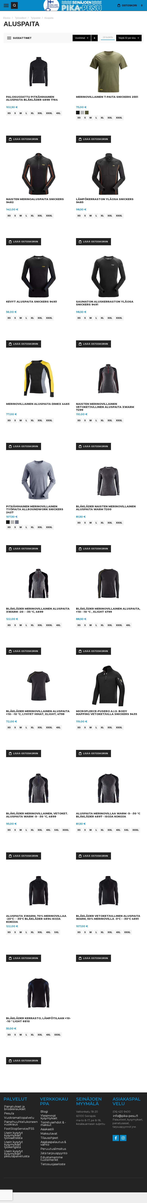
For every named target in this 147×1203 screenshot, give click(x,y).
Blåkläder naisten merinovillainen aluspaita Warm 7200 (106, 508)
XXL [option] (40, 113)
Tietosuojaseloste (53, 1164)
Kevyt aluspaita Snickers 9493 (31, 301)
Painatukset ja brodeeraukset (15, 1108)
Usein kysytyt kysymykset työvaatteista (13, 1135)
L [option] (26, 113)
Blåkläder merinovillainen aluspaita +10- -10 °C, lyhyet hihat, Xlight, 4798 (38, 712)
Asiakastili (47, 1129)
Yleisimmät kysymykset (49, 1117)
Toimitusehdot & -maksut (53, 1124)
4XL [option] (58, 113)
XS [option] (9, 113)
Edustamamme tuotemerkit (52, 1159)
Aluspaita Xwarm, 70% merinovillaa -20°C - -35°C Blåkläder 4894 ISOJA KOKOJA (36, 919)
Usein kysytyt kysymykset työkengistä (13, 1145)
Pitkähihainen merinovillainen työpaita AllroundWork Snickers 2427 (34, 509)
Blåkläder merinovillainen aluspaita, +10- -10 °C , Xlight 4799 (108, 610)
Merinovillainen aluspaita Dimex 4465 (37, 404)
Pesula (9, 1113)
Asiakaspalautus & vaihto (53, 1143)
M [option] (21, 113)
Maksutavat (49, 1133)
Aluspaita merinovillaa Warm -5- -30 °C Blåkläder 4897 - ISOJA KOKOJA (108, 815)
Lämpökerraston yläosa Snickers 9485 (105, 200)
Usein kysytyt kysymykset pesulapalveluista (16, 1154)
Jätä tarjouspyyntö (54, 1153)
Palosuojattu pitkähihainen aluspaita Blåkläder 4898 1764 (32, 98)
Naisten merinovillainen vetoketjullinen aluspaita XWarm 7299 (105, 407)
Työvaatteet (20, 18)
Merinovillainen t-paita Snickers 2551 (107, 97)
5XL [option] (56, 829)
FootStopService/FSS (19, 1128)
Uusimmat (80, 38)
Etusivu (6, 18)
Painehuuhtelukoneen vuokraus (21, 1123)
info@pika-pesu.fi (125, 1116)
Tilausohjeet (49, 1138)
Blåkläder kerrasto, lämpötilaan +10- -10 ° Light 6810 (38, 1019)
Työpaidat (35, 18)
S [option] (15, 113)
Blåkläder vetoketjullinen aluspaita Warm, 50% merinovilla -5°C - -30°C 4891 (108, 917)
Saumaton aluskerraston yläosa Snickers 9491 (104, 303)
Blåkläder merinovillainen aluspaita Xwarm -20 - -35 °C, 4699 (38, 610)
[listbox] (39, 114)
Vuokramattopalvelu (19, 1117)
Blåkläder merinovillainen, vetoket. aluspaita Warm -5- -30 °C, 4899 (37, 815)
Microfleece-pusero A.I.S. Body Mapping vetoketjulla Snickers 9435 (106, 712)
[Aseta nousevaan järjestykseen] (94, 38)
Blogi (44, 1111)
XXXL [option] (49, 113)
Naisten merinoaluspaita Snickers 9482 (35, 200)
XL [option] (32, 113)
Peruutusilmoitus (53, 1149)
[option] (78, 112)
